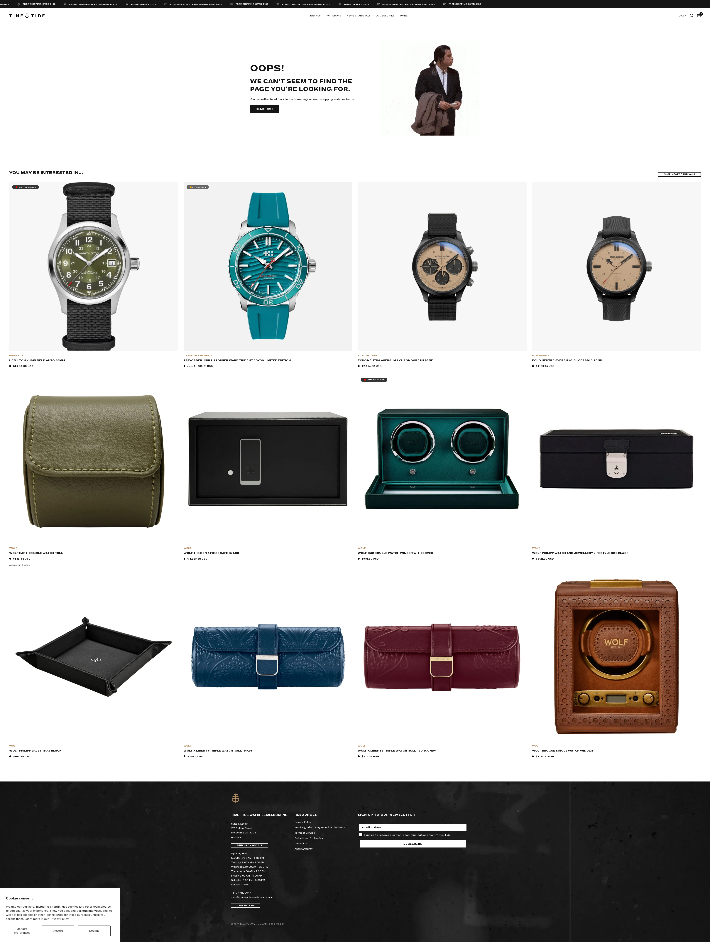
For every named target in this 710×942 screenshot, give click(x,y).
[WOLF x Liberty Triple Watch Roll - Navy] (268, 656)
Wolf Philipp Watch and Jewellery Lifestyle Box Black (580, 553)
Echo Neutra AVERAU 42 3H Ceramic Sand (567, 360)
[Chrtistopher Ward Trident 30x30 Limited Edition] (268, 266)
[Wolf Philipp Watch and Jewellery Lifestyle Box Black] (616, 459)
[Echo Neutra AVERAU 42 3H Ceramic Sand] (616, 266)
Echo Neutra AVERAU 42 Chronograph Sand (395, 360)
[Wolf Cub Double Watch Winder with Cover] (442, 459)
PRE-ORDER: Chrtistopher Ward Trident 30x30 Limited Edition (237, 360)
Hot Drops (333, 15)
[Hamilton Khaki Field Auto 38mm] (93, 266)
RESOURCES (306, 814)
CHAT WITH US (246, 905)
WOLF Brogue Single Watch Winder (562, 750)
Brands (315, 15)
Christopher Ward (198, 355)
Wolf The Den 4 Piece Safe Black (211, 553)
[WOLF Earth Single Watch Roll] (93, 459)
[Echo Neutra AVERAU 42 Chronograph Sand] (442, 266)
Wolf (13, 548)
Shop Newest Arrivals (679, 174)
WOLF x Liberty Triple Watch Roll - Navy (218, 750)
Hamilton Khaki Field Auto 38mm (37, 360)
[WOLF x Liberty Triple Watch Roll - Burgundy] (442, 656)
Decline (94, 930)
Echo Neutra (367, 355)
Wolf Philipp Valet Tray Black (35, 750)
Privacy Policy (59, 918)
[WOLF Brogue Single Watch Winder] (616, 656)
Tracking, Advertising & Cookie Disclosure (320, 827)
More (404, 15)
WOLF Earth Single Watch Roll (36, 553)
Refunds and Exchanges (309, 838)
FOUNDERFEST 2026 (78, 4)
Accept (58, 930)
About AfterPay (303, 849)
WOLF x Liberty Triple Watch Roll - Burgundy (397, 750)
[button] (264, 109)
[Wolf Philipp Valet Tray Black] (93, 656)
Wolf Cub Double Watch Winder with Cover (395, 553)
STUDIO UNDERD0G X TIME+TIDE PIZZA (241, 4)
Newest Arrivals (359, 15)
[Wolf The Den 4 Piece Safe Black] (268, 459)
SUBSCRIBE (412, 843)
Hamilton (16, 355)
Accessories (385, 15)
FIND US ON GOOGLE (250, 845)
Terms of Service (305, 832)
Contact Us (301, 843)
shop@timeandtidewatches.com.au (252, 897)
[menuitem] (315, 16)
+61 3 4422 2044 (241, 892)
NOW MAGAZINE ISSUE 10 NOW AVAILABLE (131, 4)
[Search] (691, 15)
